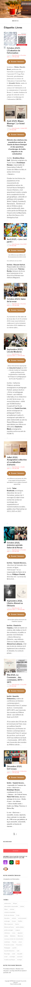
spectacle (19, 956)
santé (13, 953)
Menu (16, 21)
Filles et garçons (8, 924)
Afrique (15, 903)
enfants (14, 918)
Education (7, 918)
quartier (14, 947)
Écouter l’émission (17, 61)
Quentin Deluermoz (9, 950)
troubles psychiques (9, 959)
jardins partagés (8, 930)
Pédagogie (7, 947)
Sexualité (19, 953)
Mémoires (20, 936)
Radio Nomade (15, 55)
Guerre (17, 924)
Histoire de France (9, 927)
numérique (7, 942)
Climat (6, 909)
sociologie (12, 956)
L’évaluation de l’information (11, 879)
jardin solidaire (20, 927)
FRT (20, 984)
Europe (14, 921)
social (5, 956)
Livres (13, 933)
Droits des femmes (9, 915)
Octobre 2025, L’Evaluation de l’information (13, 50)
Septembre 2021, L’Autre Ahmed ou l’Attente (15, 603)
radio (18, 950)
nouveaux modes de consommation (13, 939)
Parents (14, 942)
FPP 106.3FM (15, 57)
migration (20, 933)
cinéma (22, 906)
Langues (17, 930)
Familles (20, 921)
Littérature (7, 933)
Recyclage (7, 953)
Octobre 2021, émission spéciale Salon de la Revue (15, 545)
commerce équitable (9, 912)
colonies (12, 909)
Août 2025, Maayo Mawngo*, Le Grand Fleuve (15, 123)
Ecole (17, 915)
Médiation (13, 936)
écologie (19, 959)
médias (6, 936)
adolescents (7, 903)
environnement (22, 918)
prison (20, 942)
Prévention (19, 945)
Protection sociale (9, 945)
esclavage (7, 921)
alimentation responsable (11, 906)
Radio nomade (15, 7)
